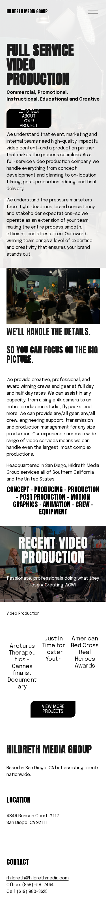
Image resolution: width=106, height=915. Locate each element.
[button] (90, 614)
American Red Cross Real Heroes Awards (85, 652)
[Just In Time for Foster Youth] (53, 625)
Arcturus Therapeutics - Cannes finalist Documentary (22, 666)
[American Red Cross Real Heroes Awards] (85, 625)
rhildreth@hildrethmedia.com (38, 878)
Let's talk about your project (29, 118)
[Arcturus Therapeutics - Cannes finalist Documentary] (22, 629)
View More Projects (53, 709)
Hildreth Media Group (27, 11)
